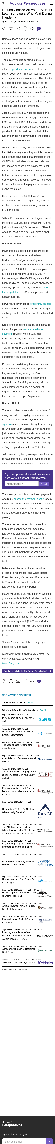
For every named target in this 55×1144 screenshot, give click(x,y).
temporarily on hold (40, 303)
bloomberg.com (11, 663)
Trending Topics (13, 702)
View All (30, 702)
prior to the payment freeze (29, 499)
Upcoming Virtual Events (20, 709)
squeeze (7, 424)
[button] (3, 28)
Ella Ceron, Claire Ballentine (17, 21)
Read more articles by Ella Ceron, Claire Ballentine (27, 671)
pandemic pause (21, 69)
